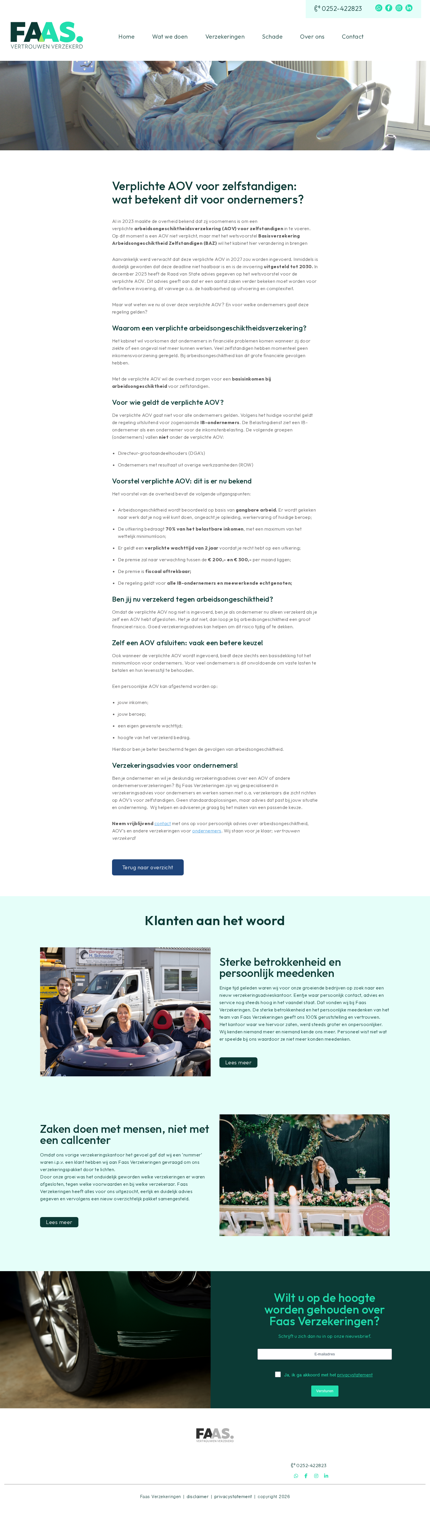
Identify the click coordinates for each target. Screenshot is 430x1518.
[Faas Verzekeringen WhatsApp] (378, 7)
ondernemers (206, 831)
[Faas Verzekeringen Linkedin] (408, 7)
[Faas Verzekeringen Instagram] (399, 7)
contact (162, 823)
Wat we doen (170, 36)
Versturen (324, 1390)
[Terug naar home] (46, 36)
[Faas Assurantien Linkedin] (326, 1475)
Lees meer (238, 1062)
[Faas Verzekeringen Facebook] (388, 7)
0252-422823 (341, 8)
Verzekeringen (225, 36)
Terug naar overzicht (147, 867)
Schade (272, 36)
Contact (353, 36)
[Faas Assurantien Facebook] (306, 1475)
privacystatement (355, 1375)
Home (126, 36)
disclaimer (198, 1496)
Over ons (312, 36)
